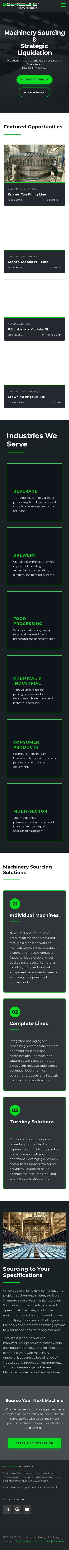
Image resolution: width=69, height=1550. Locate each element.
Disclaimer (59, 1541)
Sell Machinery (34, 92)
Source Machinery (34, 79)
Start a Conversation (34, 1443)
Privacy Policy (24, 1541)
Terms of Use (43, 1541)
